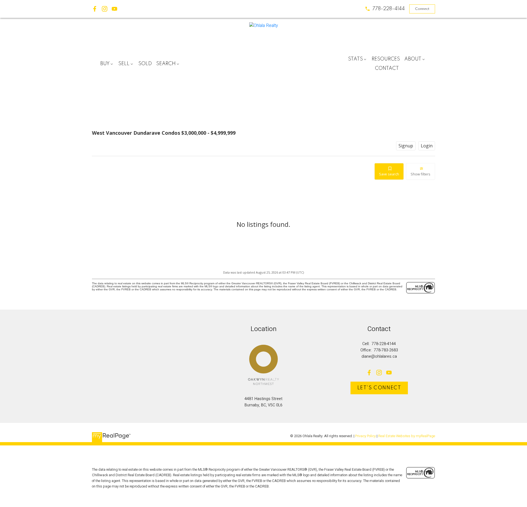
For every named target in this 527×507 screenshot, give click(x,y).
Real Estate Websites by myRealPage (406, 436)
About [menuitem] (412, 59)
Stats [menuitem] (355, 59)
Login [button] (427, 146)
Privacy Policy (365, 436)
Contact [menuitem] (387, 68)
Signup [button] (406, 146)
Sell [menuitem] (124, 63)
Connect (422, 9)
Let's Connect (379, 387)
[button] (385, 9)
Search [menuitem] (166, 63)
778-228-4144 (388, 8)
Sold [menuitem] (145, 63)
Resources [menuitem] (386, 59)
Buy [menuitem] (105, 63)
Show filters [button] (420, 174)
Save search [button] (389, 174)
